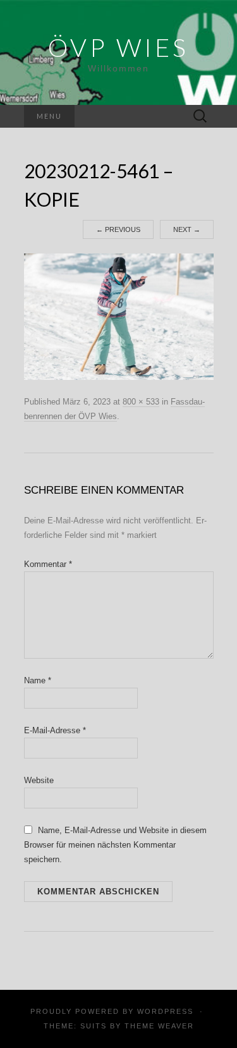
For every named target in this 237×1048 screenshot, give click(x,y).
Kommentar (48, 564)
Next (186, 229)
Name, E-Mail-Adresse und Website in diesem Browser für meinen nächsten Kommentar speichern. (115, 845)
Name (37, 680)
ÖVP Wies (118, 47)
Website (39, 780)
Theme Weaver (159, 1026)
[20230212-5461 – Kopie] (119, 316)
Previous (118, 229)
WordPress (165, 1011)
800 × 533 (141, 401)
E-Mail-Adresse (55, 730)
